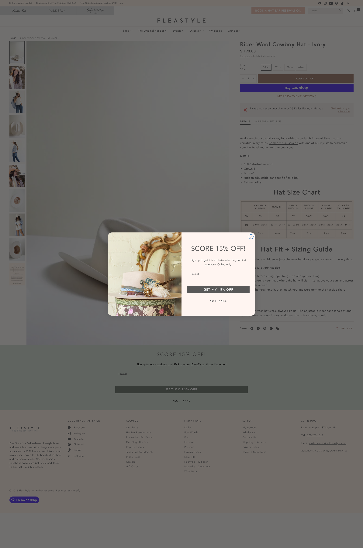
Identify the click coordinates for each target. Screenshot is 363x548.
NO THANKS (218, 301)
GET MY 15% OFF (218, 290)
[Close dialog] (251, 236)
